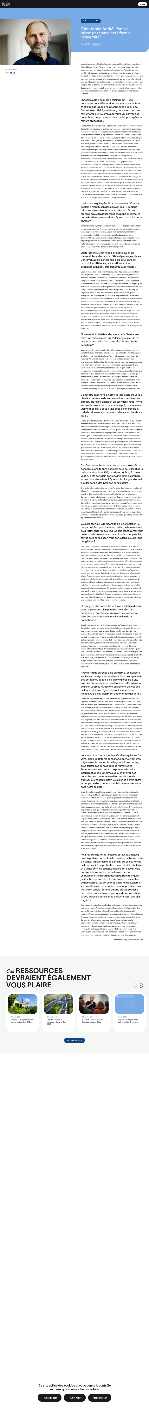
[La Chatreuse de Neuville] (8, 7)
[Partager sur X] (14, 73)
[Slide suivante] (141, 986)
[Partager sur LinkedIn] (11, 73)
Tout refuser (74, 1397)
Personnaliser (100, 1397)
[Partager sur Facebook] (7, 73)
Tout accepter (49, 1397)
